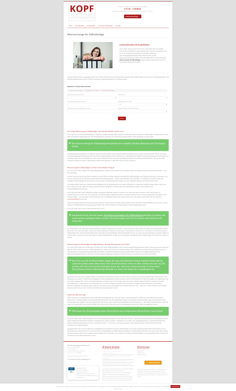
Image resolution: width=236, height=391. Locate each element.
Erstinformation (142, 354)
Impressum (140, 351)
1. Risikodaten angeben (75, 90)
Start (70, 26)
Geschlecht (121, 95)
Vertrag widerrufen (154, 362)
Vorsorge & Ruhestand (105, 26)
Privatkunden (91, 26)
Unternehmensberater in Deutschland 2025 (114, 361)
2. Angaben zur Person (92, 90)
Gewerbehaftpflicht (73, 199)
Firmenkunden (79, 26)
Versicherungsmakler (73, 347)
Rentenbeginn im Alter (125, 101)
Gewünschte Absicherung (75, 95)
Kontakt (118, 26)
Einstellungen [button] (118, 389)
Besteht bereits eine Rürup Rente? (128, 108)
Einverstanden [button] (175, 386)
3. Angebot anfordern (107, 90)
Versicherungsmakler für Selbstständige (124, 215)
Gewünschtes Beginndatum (76, 101)
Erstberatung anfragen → (133, 16)
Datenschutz (141, 353)
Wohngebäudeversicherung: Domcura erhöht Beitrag (116, 364)
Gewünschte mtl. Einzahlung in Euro (79, 108)
